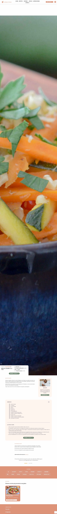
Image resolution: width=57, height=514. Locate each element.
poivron (18, 474)
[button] (21, 1)
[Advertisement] (28, 9)
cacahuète (14, 471)
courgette (39, 471)
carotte (20, 471)
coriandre (32, 471)
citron (26, 471)
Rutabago (26, 454)
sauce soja (31, 474)
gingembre (46, 471)
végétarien (39, 474)
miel (8, 474)
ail (8, 471)
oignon (12, 474)
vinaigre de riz (46, 474)
